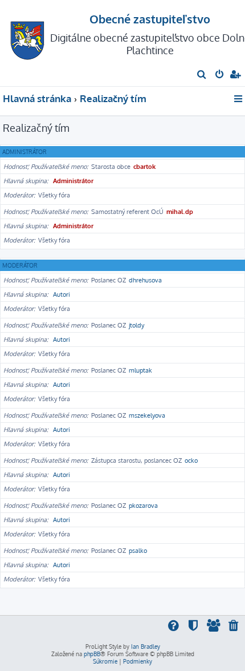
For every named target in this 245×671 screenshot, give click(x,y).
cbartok (144, 167)
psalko (138, 551)
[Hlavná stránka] (27, 37)
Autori (61, 294)
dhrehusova (145, 280)
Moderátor (20, 265)
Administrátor (24, 151)
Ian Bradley (145, 646)
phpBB (92, 653)
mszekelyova (147, 415)
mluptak (140, 370)
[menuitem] (202, 75)
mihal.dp (179, 212)
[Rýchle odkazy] (239, 98)
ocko (191, 460)
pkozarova (143, 506)
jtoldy (136, 325)
